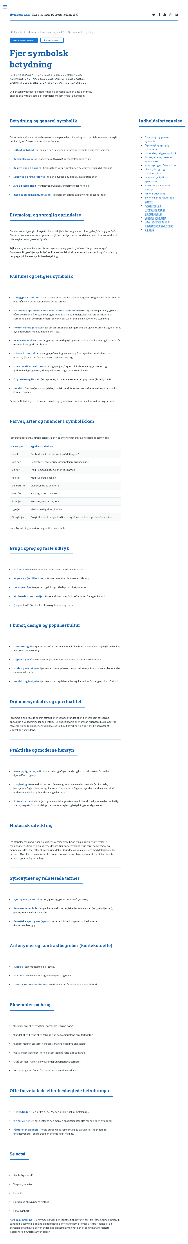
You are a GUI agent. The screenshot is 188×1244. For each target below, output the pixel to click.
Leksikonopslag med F (52, 32)
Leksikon (31, 32)
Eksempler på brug (155, 217)
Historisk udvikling (155, 193)
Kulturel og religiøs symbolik (160, 153)
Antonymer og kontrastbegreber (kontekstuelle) (155, 209)
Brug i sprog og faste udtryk (160, 165)
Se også (149, 229)
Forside (18, 32)
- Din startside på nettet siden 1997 (44, 14)
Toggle (6, 7)
